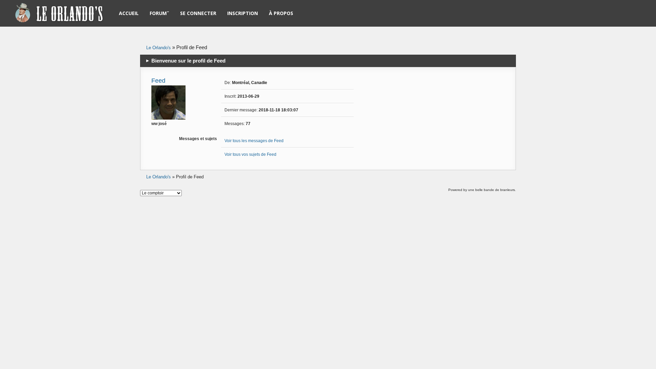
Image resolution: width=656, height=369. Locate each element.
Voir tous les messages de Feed (254, 140)
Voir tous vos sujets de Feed (250, 154)
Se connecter (198, 13)
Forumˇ (159, 13)
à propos (281, 13)
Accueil (129, 13)
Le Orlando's (158, 47)
